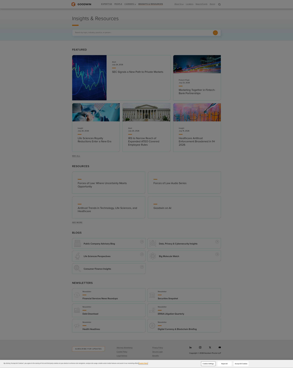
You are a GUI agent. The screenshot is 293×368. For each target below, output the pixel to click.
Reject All (224, 364)
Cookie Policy (143, 363)
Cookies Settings (208, 364)
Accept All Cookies (241, 364)
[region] (146, 364)
